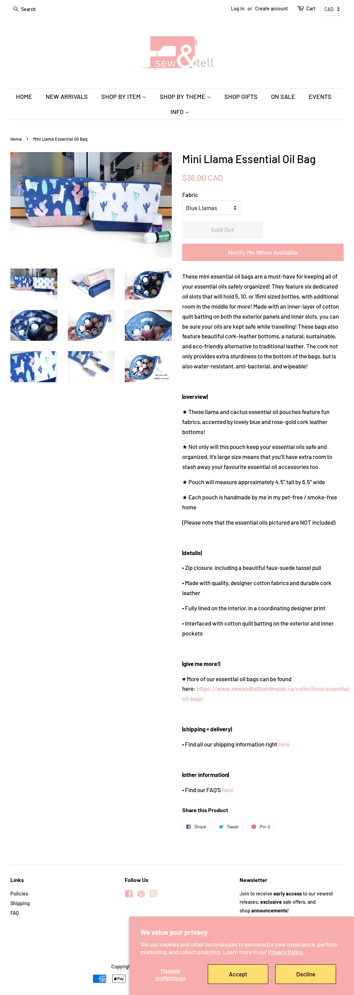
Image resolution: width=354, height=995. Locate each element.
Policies (19, 894)
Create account (271, 8)
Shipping (20, 903)
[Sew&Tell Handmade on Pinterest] (141, 895)
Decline (305, 973)
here (284, 744)
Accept (238, 973)
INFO (177, 111)
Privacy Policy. (286, 951)
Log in (237, 8)
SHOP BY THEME (183, 96)
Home (16, 139)
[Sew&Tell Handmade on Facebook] (129, 895)
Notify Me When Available (263, 252)
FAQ (14, 913)
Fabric (190, 194)
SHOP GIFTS (241, 96)
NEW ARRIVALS (67, 96)
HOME (24, 96)
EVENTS (320, 96)
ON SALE (283, 96)
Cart (310, 8)
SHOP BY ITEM (121, 96)
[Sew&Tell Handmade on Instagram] (153, 895)
